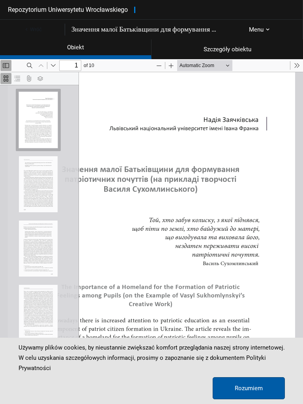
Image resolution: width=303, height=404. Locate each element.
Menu (256, 29)
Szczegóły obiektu (227, 49)
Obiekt (75, 47)
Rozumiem (249, 388)
